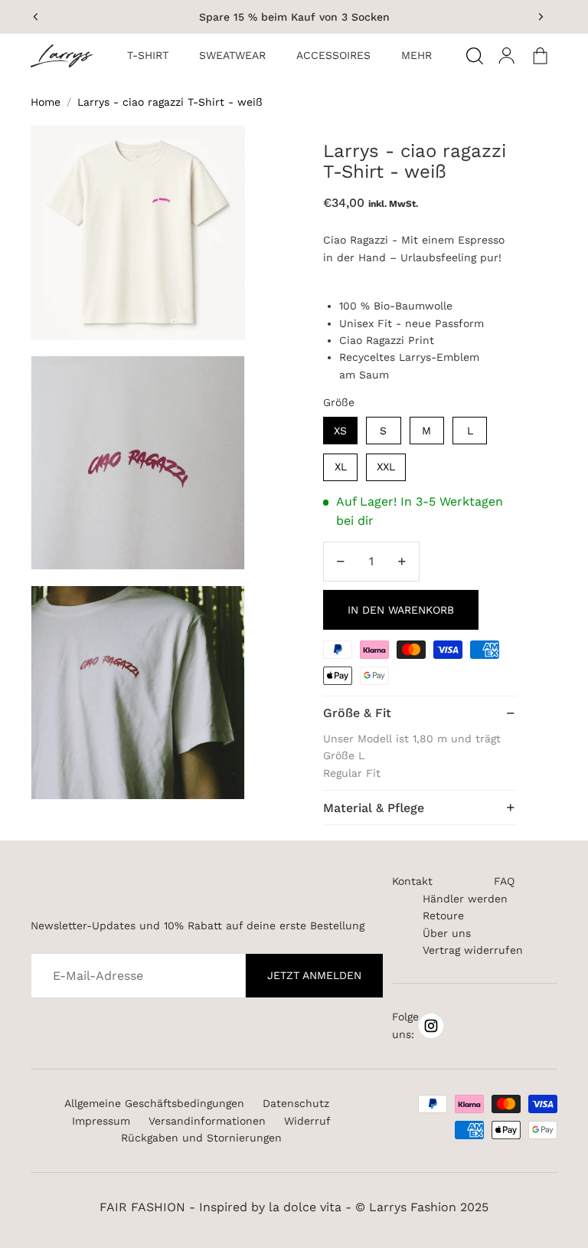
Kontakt (412, 881)
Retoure (443, 915)
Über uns (447, 933)
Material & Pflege (373, 808)
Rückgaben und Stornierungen (201, 1138)
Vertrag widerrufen (473, 950)
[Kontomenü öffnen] (507, 56)
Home (45, 102)
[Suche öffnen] (475, 56)
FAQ (504, 881)
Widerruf (307, 1121)
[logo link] (67, 56)
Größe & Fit (357, 713)
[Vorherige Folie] (36, 17)
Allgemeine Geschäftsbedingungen (154, 1103)
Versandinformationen (207, 1121)
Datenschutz (296, 1103)
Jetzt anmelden (314, 975)
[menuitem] (148, 56)
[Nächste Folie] (540, 17)
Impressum (101, 1121)
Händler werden (465, 899)
